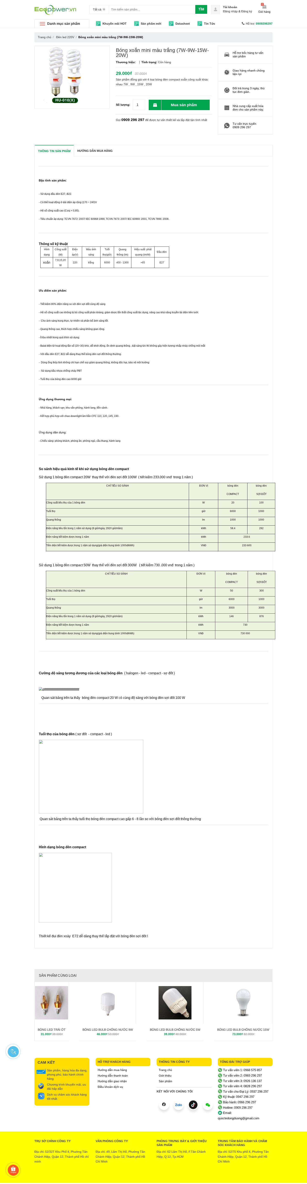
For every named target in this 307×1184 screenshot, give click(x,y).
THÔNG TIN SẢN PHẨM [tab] (54, 151)
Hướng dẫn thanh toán (113, 1075)
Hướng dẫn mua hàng (112, 1070)
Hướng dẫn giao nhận (112, 1081)
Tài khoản (230, 7)
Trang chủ (165, 1070)
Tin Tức (209, 23)
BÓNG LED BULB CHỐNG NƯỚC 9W (107, 1029)
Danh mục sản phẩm (63, 23)
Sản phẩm (165, 1081)
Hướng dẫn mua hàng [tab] (95, 150)
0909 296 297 (132, 120)
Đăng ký (246, 11)
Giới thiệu (165, 1075)
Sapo (170, 1176)
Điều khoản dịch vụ (110, 1086)
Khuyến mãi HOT (115, 23)
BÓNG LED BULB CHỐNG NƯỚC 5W (175, 1029)
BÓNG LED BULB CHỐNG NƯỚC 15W (243, 1029)
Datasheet (182, 23)
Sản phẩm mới (151, 23)
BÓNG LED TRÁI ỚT (52, 1029)
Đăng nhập (230, 11)
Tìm (201, 9)
